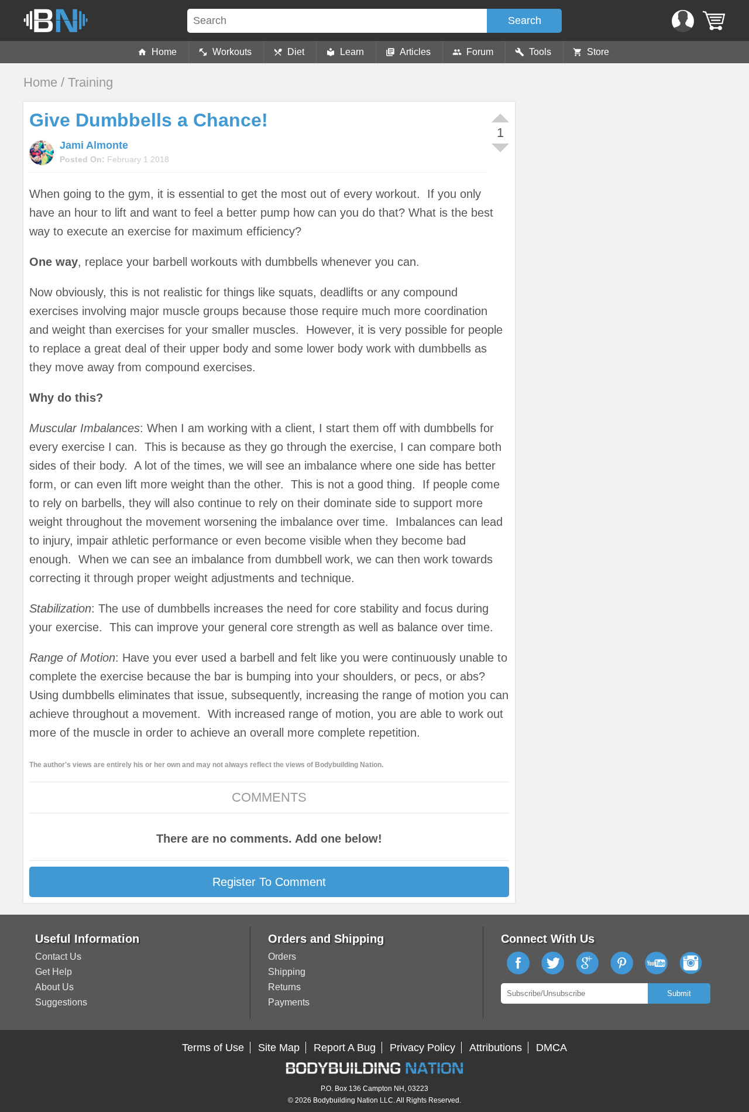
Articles (415, 52)
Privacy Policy (422, 1047)
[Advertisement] (620, 184)
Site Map (279, 1047)
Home (164, 52)
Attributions (495, 1047)
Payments (289, 1002)
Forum (479, 52)
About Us (54, 987)
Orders (282, 957)
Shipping (286, 972)
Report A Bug (345, 1047)
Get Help (53, 972)
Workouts (232, 52)
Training (90, 82)
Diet (295, 52)
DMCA (551, 1047)
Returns (284, 987)
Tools (540, 52)
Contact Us (58, 957)
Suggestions (61, 1002)
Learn (352, 52)
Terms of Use (213, 1047)
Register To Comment (269, 881)
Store (598, 52)
